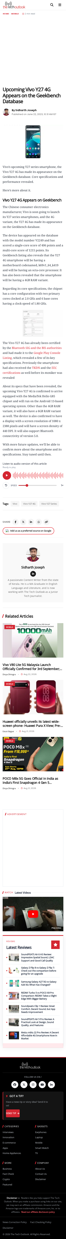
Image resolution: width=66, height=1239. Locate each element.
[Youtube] (42, 1084)
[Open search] (51, 5)
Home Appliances (12, 1153)
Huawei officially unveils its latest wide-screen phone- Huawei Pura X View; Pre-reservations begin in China (32, 724)
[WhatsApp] (39, 522)
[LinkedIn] (31, 522)
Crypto (6, 1179)
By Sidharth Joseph (24, 110)
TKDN (36, 368)
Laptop (39, 1137)
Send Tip (11, 1113)
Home (6, 14)
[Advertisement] (33, 50)
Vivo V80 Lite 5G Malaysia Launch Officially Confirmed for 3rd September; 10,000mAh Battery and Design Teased (31, 667)
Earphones (40, 1132)
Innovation (8, 1137)
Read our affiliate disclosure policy (38, 1211)
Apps (5, 1148)
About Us (40, 1168)
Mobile (15, 14)
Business (7, 1168)
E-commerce (9, 1142)
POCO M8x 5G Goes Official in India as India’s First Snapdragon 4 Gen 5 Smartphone (30, 780)
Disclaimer (40, 1179)
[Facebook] (15, 522)
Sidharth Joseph (33, 567)
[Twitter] (23, 1084)
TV (36, 1153)
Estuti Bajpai (8, 731)
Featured (7, 1184)
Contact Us (41, 1173)
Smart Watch (42, 1148)
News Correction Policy (15, 1222)
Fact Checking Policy (40, 1222)
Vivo (15, 503)
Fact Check (8, 1173)
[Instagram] (33, 1084)
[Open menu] (59, 5)
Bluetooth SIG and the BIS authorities (37, 348)
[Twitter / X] (23, 522)
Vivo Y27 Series (49, 503)
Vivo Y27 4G (29, 503)
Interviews (8, 1132)
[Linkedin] (51, 1084)
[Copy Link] (46, 522)
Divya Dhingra (9, 674)
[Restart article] (6, 485)
